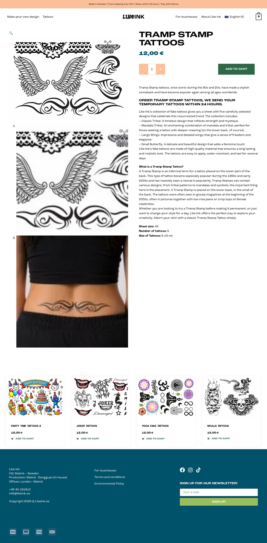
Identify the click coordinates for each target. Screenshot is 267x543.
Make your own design (23, 16)
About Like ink (211, 16)
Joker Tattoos (86, 426)
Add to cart (236, 69)
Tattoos (48, 16)
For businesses (186, 16)
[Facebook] (182, 470)
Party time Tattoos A (26, 426)
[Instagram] (190, 470)
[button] (49, 17)
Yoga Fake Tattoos (155, 426)
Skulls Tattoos (218, 426)
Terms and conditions (109, 477)
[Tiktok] (198, 470)
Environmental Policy (109, 483)
